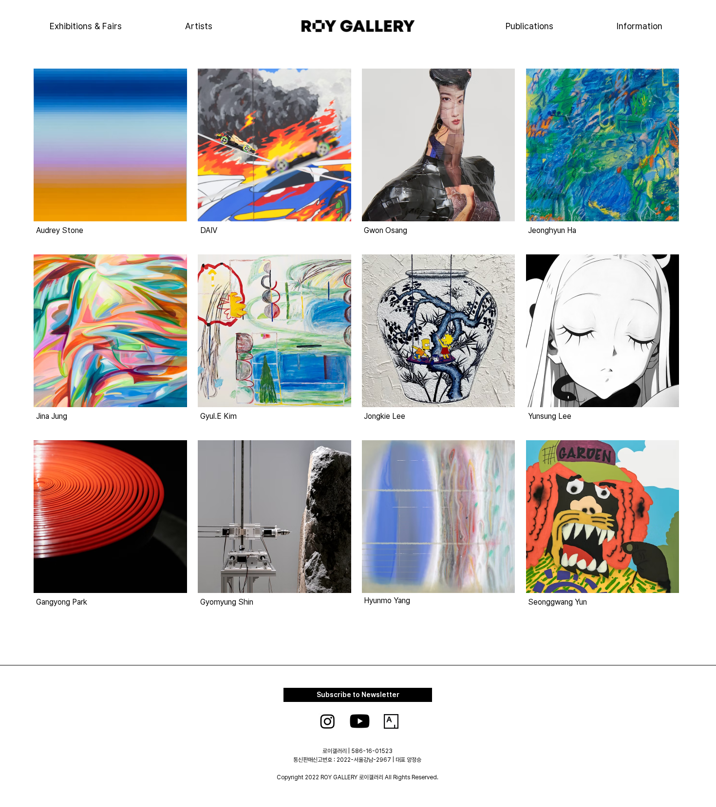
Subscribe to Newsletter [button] (358, 695)
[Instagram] (327, 721)
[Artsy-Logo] (391, 721)
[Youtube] (359, 721)
